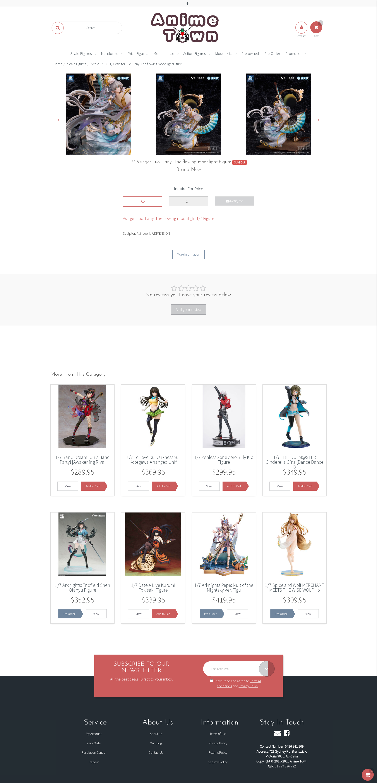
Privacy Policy (248, 686)
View (68, 486)
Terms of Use (218, 734)
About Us (156, 734)
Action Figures (194, 53)
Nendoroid (109, 53)
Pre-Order (272, 53)
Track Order (93, 743)
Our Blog (156, 743)
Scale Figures (81, 53)
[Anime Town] (185, 27)
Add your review (188, 309)
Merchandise (163, 53)
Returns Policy (218, 752)
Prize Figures (138, 53)
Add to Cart (93, 486)
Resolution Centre (93, 752)
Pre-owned (250, 53)
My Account (93, 734)
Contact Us (156, 752)
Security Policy (218, 762)
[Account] (301, 32)
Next (316, 118)
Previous (60, 118)
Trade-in (93, 762)
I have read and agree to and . (237, 683)
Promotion (294, 53)
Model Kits (223, 53)
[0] (368, 779)
